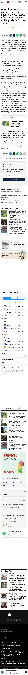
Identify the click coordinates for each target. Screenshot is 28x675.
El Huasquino (10, 645)
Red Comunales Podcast (10, 663)
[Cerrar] (26, 672)
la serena (18, 191)
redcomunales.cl (4, 629)
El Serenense (10, 650)
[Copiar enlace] (24, 35)
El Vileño (16, 655)
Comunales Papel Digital (6, 661)
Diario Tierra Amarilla (10, 644)
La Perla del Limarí (18, 652)
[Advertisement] (14, 274)
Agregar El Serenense (7, 27)
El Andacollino (17, 651)
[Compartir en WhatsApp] (17, 35)
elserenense (5, 23)
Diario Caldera (18, 642)
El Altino (18, 644)
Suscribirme (14, 179)
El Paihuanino (10, 651)
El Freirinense (17, 645)
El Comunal (3, 650)
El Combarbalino (11, 654)
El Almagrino (4, 642)
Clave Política (16, 661)
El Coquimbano (17, 650)
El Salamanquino (10, 655)
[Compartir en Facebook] (10, 35)
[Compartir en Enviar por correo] (21, 35)
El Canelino (18, 654)
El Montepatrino (10, 652)
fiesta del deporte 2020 (8, 191)
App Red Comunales (21, 663)
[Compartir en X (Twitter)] (14, 35)
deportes (16, 189)
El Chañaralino (11, 642)
